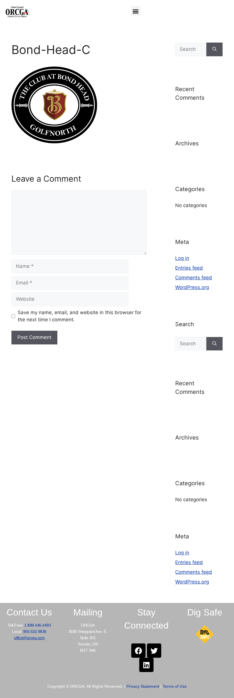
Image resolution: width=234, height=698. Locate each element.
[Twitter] (154, 650)
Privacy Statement (142, 686)
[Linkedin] (146, 665)
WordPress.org (192, 287)
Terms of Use (175, 686)
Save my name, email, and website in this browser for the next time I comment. (79, 316)
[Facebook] (138, 650)
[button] (135, 11)
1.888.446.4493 (37, 625)
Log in (182, 258)
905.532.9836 (35, 631)
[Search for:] (190, 49)
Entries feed (189, 268)
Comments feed (193, 277)
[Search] (214, 49)
